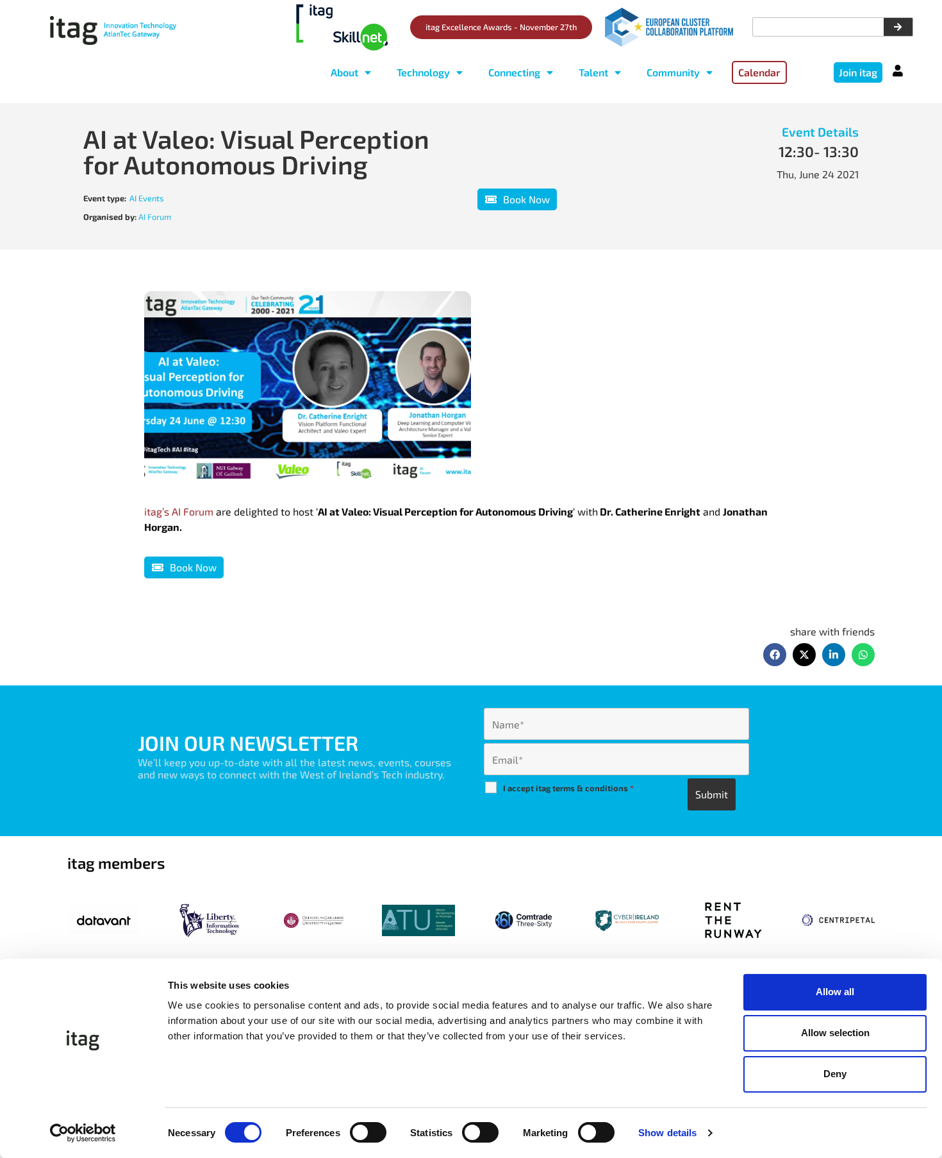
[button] (774, 654)
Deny (835, 1073)
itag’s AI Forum (180, 511)
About (344, 72)
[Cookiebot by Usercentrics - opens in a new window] (83, 1133)
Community (673, 72)
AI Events (146, 198)
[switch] (368, 1132)
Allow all (835, 991)
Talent (593, 72)
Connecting (514, 72)
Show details (667, 1132)
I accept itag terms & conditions (568, 788)
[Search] (898, 27)
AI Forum (154, 217)
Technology (423, 72)
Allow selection (835, 1032)
